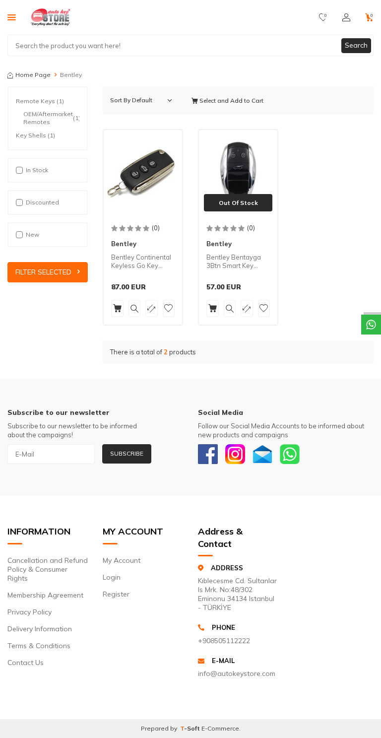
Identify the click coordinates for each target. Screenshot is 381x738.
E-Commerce (220, 728)
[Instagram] (235, 454)
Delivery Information (39, 628)
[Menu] (11, 16)
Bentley (123, 244)
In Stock (37, 170)
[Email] (262, 454)
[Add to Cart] (117, 308)
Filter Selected (43, 272)
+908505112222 (224, 640)
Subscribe (126, 453)
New (32, 234)
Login (112, 577)
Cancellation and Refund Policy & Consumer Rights (47, 569)
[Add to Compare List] (151, 308)
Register (116, 594)
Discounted (42, 202)
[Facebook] (208, 454)
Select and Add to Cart (230, 100)
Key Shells (35, 135)
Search (356, 45)
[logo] (50, 17)
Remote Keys (40, 101)
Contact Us (25, 662)
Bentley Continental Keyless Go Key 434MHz (141, 261)
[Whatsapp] (290, 454)
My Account (121, 560)
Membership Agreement (45, 595)
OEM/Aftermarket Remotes (51, 118)
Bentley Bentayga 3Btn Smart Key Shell (233, 261)
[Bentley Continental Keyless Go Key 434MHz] (143, 173)
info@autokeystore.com (236, 673)
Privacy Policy (29, 611)
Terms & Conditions (38, 645)
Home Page (33, 74)
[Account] (346, 17)
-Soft (190, 728)
